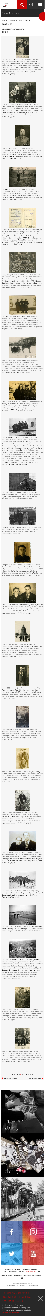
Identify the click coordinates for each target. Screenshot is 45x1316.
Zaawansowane (22, 4)
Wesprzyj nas (31, 1272)
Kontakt (21, 1272)
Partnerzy (35, 1269)
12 (28, 1074)
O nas (7, 1269)
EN (39, 1272)
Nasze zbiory (16, 1269)
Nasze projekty (10, 1272)
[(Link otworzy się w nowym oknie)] (11, 1232)
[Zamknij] (40, 1298)
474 (31, 1074)
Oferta (26, 1269)
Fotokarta (5, 5)
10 (24, 1074)
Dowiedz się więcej (10, 1312)
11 (26, 1074)
